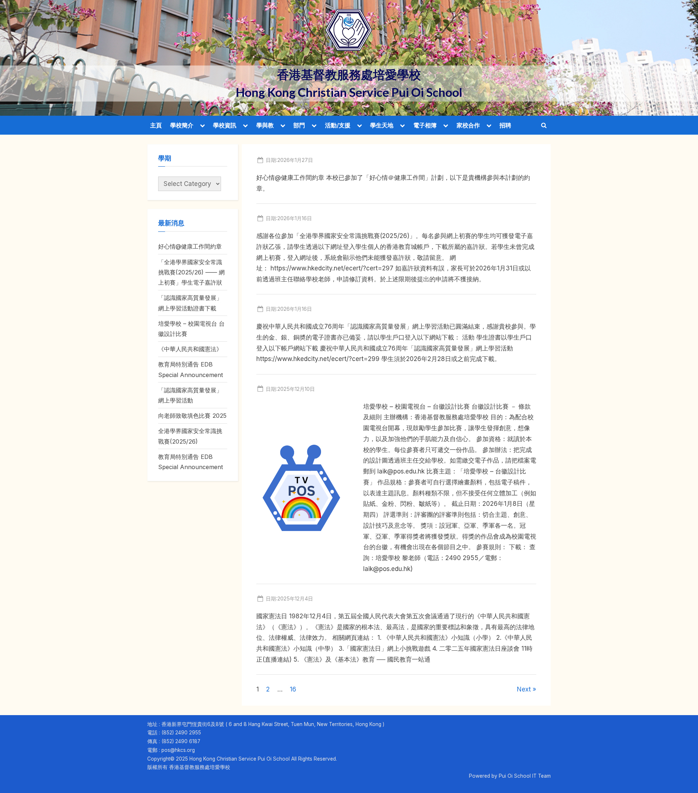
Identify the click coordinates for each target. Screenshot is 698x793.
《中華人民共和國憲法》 (190, 349)
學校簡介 (181, 125)
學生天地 (381, 125)
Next (524, 689)
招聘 (505, 125)
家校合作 (468, 125)
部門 (299, 125)
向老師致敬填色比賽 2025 (192, 415)
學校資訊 (224, 125)
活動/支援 (337, 125)
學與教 (265, 125)
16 (293, 689)
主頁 (156, 125)
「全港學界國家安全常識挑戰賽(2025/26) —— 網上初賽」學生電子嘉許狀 (191, 272)
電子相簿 (425, 125)
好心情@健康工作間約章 (190, 246)
